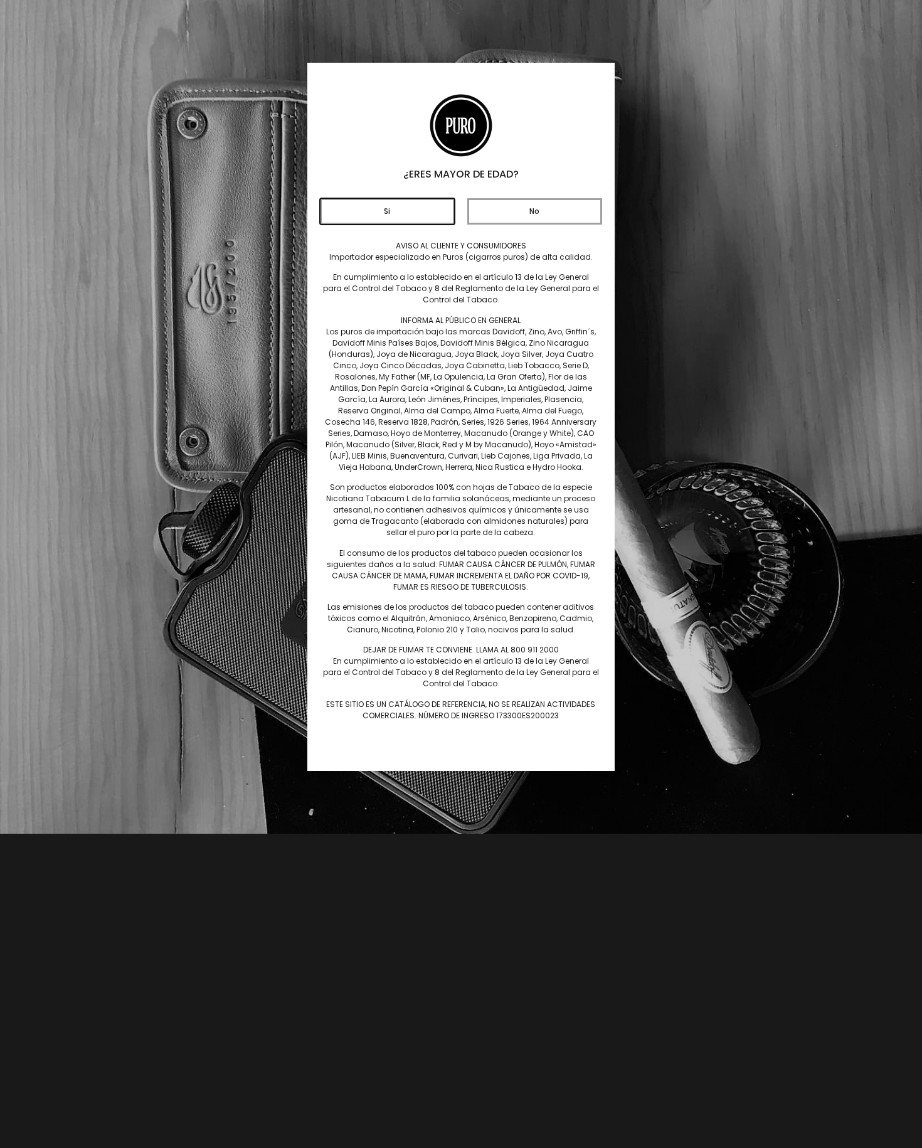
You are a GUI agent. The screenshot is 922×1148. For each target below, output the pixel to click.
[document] (461, 574)
